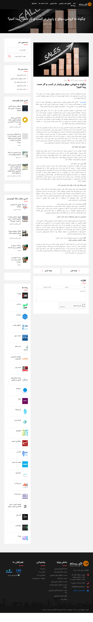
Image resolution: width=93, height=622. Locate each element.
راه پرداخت (17, 483)
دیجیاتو (18, 388)
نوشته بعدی (48, 271)
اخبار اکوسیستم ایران (60, 569)
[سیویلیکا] (18, 571)
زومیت (19, 145)
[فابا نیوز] (25, 517)
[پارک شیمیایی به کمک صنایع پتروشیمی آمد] (25, 154)
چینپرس (18, 315)
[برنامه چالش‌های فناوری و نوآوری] (25, 380)
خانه (50, 24)
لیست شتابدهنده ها (60, 572)
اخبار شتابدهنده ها (20, 82)
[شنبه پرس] (25, 369)
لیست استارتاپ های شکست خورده (58, 586)
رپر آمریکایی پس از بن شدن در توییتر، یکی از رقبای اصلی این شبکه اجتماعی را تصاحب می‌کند (14, 138)
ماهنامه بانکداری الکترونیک (16, 358)
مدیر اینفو (18, 157)
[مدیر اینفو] (25, 348)
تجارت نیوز (18, 336)
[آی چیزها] (25, 411)
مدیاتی (19, 304)
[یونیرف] (9, 571)
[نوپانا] (25, 538)
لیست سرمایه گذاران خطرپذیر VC (58, 591)
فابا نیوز (18, 515)
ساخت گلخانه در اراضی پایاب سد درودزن (16, 260)
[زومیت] (25, 295)
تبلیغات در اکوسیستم (39, 578)
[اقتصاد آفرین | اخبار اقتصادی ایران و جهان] (25, 506)
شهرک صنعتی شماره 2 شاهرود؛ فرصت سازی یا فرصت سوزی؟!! (14, 219)
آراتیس (19, 452)
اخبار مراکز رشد (21, 89)
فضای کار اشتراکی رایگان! (15, 205)
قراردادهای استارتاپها (60, 596)
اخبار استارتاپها (21, 86)
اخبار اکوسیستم (21, 75)
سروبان (19, 250)
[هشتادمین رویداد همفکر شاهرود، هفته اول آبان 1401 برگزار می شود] (25, 120)
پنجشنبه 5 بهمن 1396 (77, 80)
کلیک (19, 399)
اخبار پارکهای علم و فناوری (18, 78)
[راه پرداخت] (25, 485)
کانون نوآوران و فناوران (15, 127)
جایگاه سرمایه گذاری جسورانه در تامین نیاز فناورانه (14, 108)
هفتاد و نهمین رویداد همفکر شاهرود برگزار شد (14, 233)
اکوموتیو (18, 431)
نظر (65, 80)
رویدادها (73, 5)
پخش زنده (63, 599)
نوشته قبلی (73, 271)
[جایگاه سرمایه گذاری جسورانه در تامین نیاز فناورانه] (25, 108)
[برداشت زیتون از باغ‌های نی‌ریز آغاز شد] (25, 247)
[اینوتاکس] (25, 527)
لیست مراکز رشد (62, 578)
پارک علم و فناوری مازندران (14, 176)
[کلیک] (25, 401)
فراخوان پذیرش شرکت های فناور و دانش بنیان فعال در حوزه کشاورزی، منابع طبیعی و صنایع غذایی (14, 169)
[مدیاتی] (25, 306)
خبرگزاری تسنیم (16, 441)
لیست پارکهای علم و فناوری (58, 575)
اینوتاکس (18, 525)
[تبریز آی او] (25, 496)
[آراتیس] (25, 454)
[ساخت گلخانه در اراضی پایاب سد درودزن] (25, 259)
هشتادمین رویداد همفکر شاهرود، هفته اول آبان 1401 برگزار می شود (14, 121)
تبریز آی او (18, 494)
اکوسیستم (83, 102)
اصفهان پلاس (17, 325)
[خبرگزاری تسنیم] (25, 443)
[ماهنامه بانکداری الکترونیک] (25, 359)
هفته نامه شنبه (16, 462)
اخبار (44, 24)
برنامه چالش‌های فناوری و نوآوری (16, 379)
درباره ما (42, 569)
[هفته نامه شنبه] (25, 464)
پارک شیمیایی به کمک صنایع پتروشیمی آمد (14, 153)
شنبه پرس (18, 367)
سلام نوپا (18, 473)
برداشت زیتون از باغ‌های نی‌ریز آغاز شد (14, 246)
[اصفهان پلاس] (25, 327)
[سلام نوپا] (25, 475)
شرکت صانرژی (17, 210)
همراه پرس (17, 420)
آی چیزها (18, 409)
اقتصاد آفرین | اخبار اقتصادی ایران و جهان (14, 505)
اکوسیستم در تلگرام (79, 590)
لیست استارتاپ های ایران (59, 581)
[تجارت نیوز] (25, 338)
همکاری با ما (41, 575)
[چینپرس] (25, 316)
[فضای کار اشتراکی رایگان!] (25, 206)
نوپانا (19, 536)
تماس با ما (41, 572)
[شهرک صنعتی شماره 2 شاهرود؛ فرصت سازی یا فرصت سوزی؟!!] (25, 219)
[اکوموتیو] (25, 432)
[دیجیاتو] (25, 390)
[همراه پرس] (25, 422)
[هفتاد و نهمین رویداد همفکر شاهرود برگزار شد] (25, 233)
